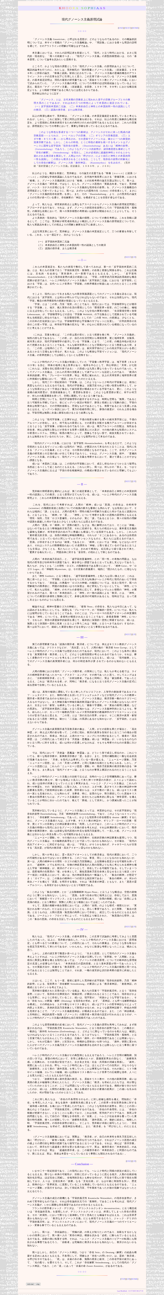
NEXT (127, 28)
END (121, 28)
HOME (135, 28)
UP (134, 257)
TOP (123, 1279)
